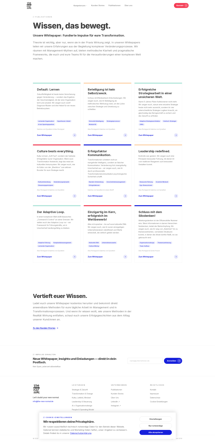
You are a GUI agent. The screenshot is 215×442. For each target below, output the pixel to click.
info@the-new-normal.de (43, 401)
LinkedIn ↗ (115, 402)
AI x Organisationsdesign (82, 406)
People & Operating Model (83, 410)
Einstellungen (156, 419)
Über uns (128, 5)
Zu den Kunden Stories (44, 328)
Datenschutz (155, 398)
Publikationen (114, 5)
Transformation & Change (82, 394)
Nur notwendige (156, 426)
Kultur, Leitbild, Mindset (81, 398)
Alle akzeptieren (155, 432)
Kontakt (179, 5)
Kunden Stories (98, 5)
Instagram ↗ (116, 406)
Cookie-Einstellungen (159, 402)
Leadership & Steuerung (82, 402)
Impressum (154, 394)
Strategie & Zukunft (80, 390)
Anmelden (171, 361)
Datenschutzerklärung (80, 433)
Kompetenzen (79, 5)
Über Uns (115, 398)
